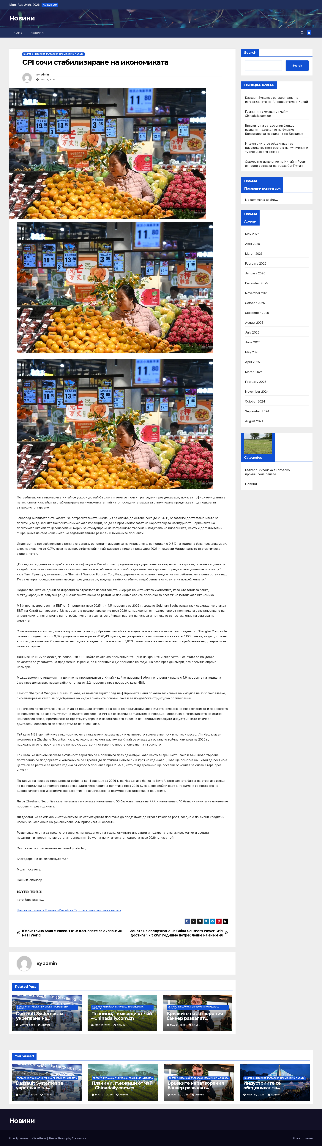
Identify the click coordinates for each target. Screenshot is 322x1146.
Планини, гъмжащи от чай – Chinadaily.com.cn (121, 1016)
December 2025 (256, 283)
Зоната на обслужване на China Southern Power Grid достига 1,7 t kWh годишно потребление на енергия (176, 933)
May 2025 (252, 352)
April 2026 (252, 244)
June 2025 (253, 342)
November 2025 (257, 293)
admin (45, 74)
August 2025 (254, 322)
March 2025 (254, 372)
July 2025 (252, 332)
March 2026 (254, 253)
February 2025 (255, 382)
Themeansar (79, 1138)
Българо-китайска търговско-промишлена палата (53, 54)
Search (250, 53)
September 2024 (257, 411)
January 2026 (255, 273)
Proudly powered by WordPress (28, 1138)
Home (17, 32)
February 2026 (256, 263)
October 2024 (255, 401)
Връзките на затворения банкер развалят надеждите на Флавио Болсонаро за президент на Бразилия (274, 130)
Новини (22, 18)
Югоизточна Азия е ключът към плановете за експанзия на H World (72, 933)
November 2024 (257, 391)
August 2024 (254, 421)
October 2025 (255, 303)
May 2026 (252, 234)
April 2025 (252, 362)
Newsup (63, 1138)
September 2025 (257, 313)
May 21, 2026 (28, 1094)
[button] (302, 33)
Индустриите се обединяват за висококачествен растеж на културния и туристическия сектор (276, 148)
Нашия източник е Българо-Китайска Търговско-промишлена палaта (69, 910)
